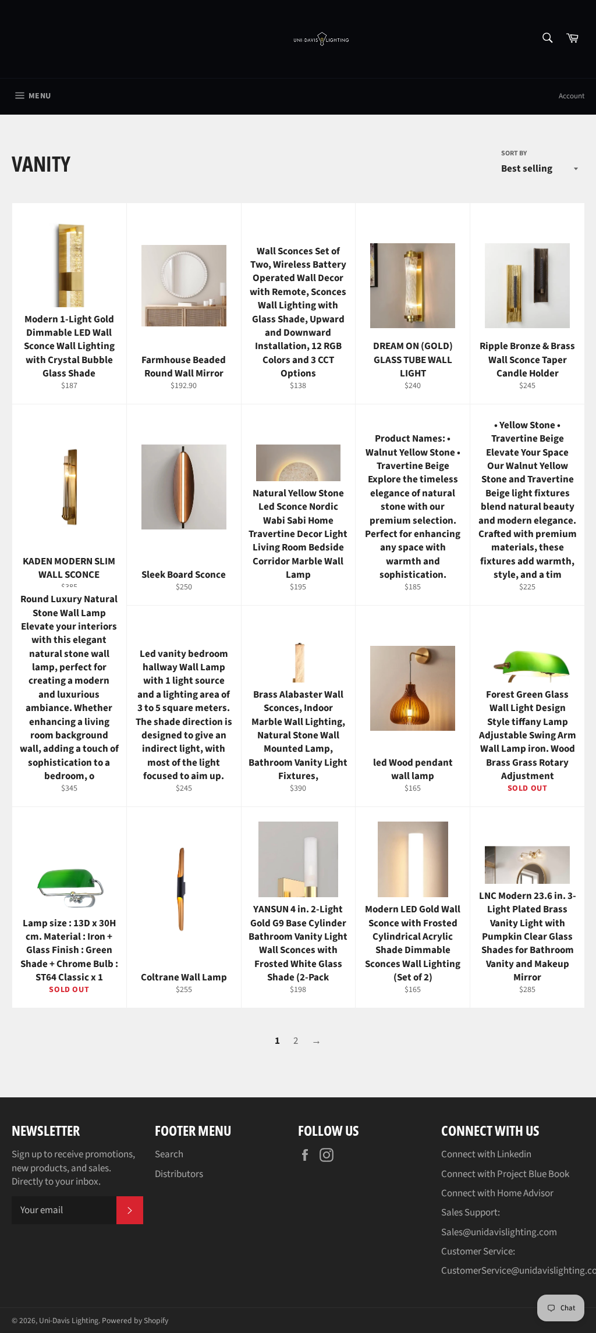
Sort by (514, 153)
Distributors (179, 1174)
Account (571, 96)
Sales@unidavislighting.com (499, 1232)
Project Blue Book (533, 1174)
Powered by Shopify (135, 1320)
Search (169, 1154)
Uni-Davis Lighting (68, 1320)
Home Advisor (525, 1193)
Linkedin (514, 1154)
